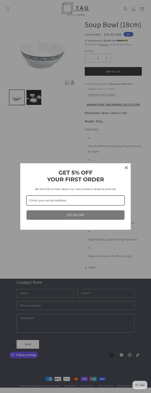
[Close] (126, 167)
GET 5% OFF (75, 215)
